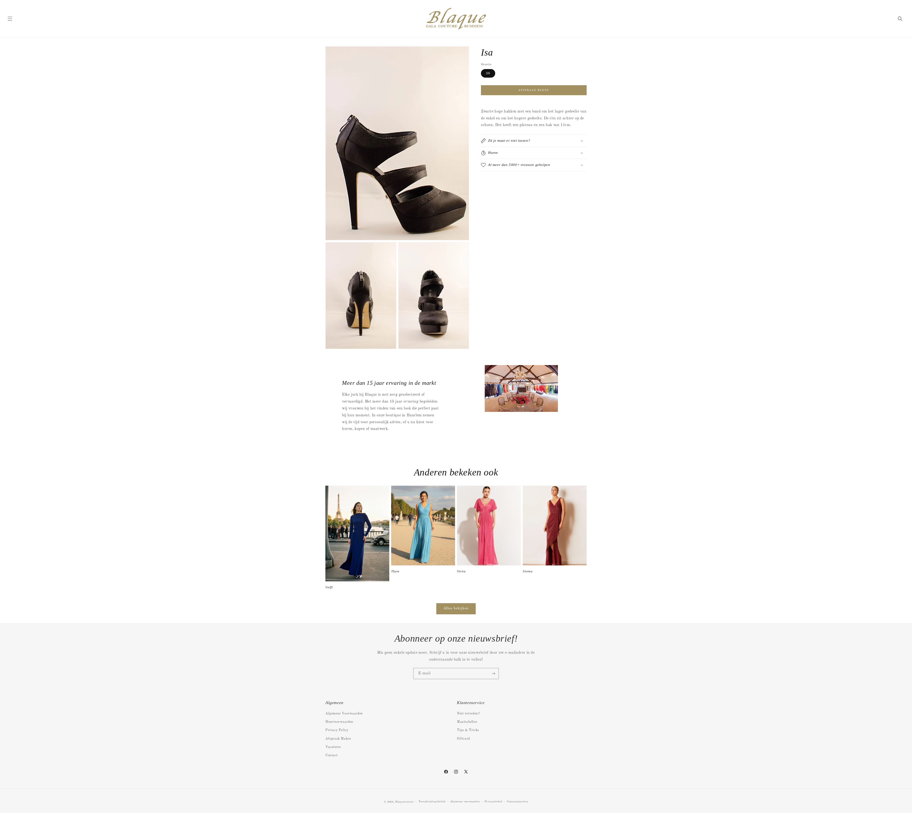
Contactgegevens (517, 801)
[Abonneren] (493, 673)
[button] (10, 19)
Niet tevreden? (468, 713)
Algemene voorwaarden (465, 801)
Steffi (329, 587)
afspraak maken (533, 90)
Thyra (395, 571)
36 (488, 73)
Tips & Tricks (468, 730)
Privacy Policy (336, 730)
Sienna (528, 571)
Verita (461, 571)
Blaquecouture (404, 802)
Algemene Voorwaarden (344, 713)
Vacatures (333, 747)
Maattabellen (467, 722)
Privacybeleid (493, 801)
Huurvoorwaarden (339, 722)
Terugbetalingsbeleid (432, 801)
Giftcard (463, 738)
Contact (331, 755)
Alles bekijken (456, 608)
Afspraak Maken (338, 738)
